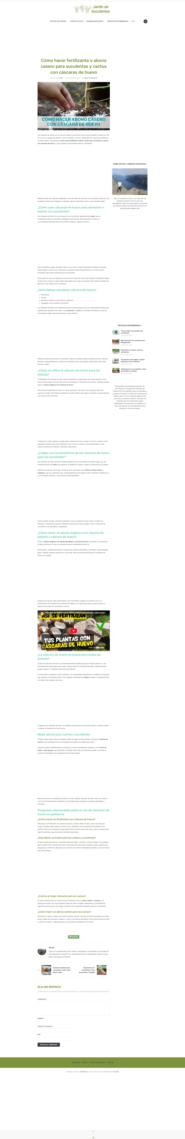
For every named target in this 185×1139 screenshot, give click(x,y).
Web (39, 1034)
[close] (93, 1131)
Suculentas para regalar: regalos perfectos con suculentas (133, 360)
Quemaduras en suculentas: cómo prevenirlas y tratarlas (87, 970)
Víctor (61, 78)
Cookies (84, 1062)
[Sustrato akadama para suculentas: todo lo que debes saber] (46, 970)
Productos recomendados (117, 21)
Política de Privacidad (97, 1062)
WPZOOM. (116, 1072)
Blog (133, 21)
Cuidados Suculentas (94, 21)
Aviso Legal (76, 1062)
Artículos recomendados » (130, 325)
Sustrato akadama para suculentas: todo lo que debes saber (61, 970)
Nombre (41, 1018)
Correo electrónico (45, 1026)
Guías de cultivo (76, 21)
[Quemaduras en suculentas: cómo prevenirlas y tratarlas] (101, 970)
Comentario (42, 999)
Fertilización (93, 78)
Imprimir (75, 937)
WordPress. (84, 1072)
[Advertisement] (92, 38)
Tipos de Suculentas (58, 21)
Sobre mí (110, 1062)
